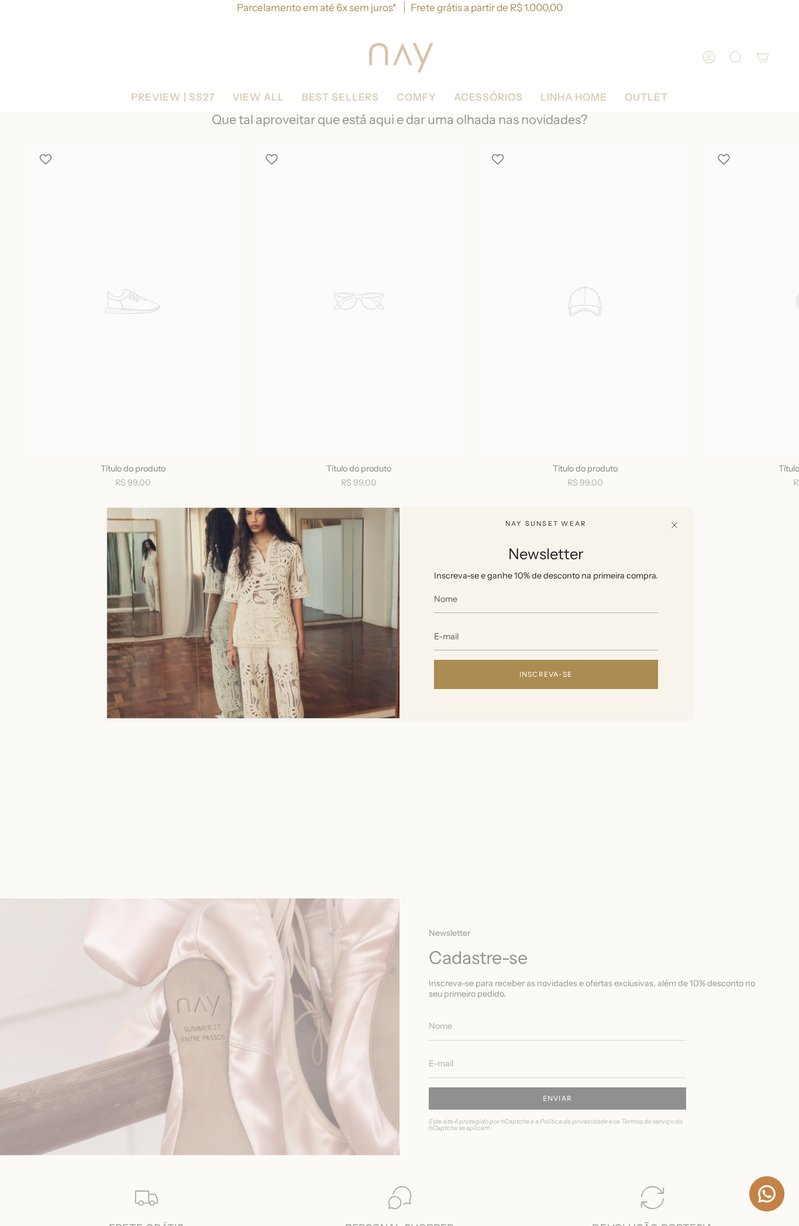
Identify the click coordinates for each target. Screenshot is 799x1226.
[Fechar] (674, 525)
